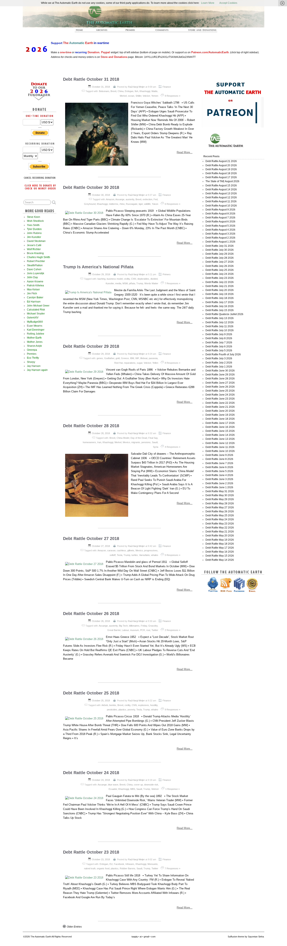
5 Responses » (172, 555)
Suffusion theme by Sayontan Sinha (246, 936)
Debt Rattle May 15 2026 (219, 555)
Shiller (138, 96)
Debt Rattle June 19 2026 (220, 414)
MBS (132, 789)
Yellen (155, 363)
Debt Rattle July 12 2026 (219, 322)
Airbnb (104, 705)
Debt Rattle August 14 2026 (221, 189)
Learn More (207, 2)
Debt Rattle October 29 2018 (91, 346)
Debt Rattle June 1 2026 (219, 487)
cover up (138, 784)
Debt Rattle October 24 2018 (91, 772)
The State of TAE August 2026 (222, 181)
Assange (119, 199)
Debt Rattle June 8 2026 (219, 459)
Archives (103, 31)
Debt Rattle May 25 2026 (219, 515)
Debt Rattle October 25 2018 (91, 693)
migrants (135, 442)
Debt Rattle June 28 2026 (220, 378)
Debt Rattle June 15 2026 (220, 431)
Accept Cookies (228, 2)
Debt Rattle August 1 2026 (220, 241)
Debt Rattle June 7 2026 (219, 463)
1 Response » (172, 789)
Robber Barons (127, 868)
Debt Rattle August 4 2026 (220, 229)
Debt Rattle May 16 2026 (219, 551)
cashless (121, 550)
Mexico (126, 442)
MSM (125, 283)
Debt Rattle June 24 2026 (220, 394)
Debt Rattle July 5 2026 (218, 350)
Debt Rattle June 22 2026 (220, 402)
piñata (132, 283)
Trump (139, 283)
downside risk (151, 784)
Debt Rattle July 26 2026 (219, 266)
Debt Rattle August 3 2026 (220, 233)
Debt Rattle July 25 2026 (219, 270)
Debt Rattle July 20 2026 (219, 290)
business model (115, 279)
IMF (137, 358)
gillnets (130, 550)
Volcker (146, 96)
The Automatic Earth (81, 31)
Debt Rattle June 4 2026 (219, 475)
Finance (167, 87)
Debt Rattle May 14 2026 (219, 559)
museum (134, 630)
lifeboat (143, 358)
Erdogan (129, 91)
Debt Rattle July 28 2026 (219, 257)
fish (136, 91)
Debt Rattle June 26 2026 (220, 386)
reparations (130, 363)
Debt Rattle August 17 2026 (221, 177)
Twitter (154, 630)
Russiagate (131, 204)
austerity (130, 199)
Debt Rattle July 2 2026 (218, 362)
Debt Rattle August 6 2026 (220, 221)
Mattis (154, 91)
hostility (154, 705)
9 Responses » (172, 96)
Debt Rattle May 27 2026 (219, 507)
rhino (122, 204)
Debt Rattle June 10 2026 (220, 451)
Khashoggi (145, 91)
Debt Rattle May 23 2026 (219, 523)
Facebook (119, 864)
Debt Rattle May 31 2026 (219, 491)
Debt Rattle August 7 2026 (220, 217)
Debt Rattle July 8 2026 (218, 338)
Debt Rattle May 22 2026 (219, 527)
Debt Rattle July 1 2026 (218, 366)
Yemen (154, 96)
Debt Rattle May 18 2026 (219, 543)
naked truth (90, 868)
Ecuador (113, 789)
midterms (113, 204)
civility (127, 279)
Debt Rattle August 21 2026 (221, 161)
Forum (162, 31)
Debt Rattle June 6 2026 (219, 467)
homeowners (89, 442)
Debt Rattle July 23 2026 (219, 277)
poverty (131, 709)
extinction (147, 199)
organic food (103, 868)
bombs (112, 705)
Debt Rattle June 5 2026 (219, 471)
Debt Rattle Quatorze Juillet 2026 (224, 314)
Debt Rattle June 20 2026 (220, 410)
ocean (131, 96)
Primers (132, 31)
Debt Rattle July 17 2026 (219, 302)
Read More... (184, 152)
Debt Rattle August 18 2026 (221, 173)
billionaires (134, 625)
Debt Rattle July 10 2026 (219, 330)
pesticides (112, 709)
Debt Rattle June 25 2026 (220, 390)
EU (111, 864)
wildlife (147, 204)
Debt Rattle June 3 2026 (219, 479)
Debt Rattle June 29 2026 (220, 374)
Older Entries (74, 926)
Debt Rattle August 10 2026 (221, 205)
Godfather (109, 358)
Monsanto (152, 864)
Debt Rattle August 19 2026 (221, 169)
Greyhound (90, 204)
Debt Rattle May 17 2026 (219, 547)
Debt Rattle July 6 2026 (218, 346)
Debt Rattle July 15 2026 (219, 310)
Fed (156, 199)
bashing (101, 279)
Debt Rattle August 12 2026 (221, 197)
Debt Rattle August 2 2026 (220, 237)
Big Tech (123, 625)
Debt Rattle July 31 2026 (219, 245)
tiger (141, 204)
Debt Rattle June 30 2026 (220, 370)
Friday (144, 625)
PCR (142, 630)
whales (154, 555)
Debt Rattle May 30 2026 (219, 495)
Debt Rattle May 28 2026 (219, 503)
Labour (125, 630)
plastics (122, 709)
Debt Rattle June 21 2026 (220, 406)
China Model (123, 438)
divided (154, 279)
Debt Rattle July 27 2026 (219, 261)
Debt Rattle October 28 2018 (91, 425)
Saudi (155, 442)
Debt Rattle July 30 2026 (219, 249)
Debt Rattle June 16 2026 (220, 427)
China (121, 91)
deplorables (143, 279)
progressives (151, 550)
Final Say (153, 438)
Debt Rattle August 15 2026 (221, 185)
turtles (135, 555)
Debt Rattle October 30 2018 (91, 187)
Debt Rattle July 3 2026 (218, 358)
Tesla (119, 555)
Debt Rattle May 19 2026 (219, 539)
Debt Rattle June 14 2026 (220, 434)
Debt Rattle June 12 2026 (220, 443)
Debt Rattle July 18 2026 (219, 298)
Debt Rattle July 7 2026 (218, 342)
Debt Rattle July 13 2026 (219, 318)
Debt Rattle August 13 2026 (221, 193)
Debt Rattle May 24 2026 (219, 519)
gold (118, 358)
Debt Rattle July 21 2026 (219, 286)
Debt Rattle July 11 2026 (219, 326)
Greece (125, 358)
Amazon (110, 199)
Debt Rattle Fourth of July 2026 (223, 354)
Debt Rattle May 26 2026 (219, 511)
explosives (143, 705)
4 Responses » (172, 447)
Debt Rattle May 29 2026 (219, 499)
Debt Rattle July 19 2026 (219, 294)
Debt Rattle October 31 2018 (91, 79)
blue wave (113, 784)
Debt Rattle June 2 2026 (219, 483)
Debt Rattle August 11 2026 (221, 201)
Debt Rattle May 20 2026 (219, 535)
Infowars (129, 864)
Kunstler (110, 283)
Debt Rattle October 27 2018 (91, 538)
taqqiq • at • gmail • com (143, 936)
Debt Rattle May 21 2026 (219, 531)
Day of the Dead (138, 438)
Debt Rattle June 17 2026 (220, 423)
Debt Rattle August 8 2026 (220, 213)
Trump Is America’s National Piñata (98, 267)
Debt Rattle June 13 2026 (220, 438)
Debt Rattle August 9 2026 (220, 209)
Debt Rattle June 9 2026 (219, 455)
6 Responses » (172, 204)
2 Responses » (172, 630)
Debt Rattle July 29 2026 (219, 253)
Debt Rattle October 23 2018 (91, 852)
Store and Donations (197, 31)
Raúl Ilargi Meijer (136, 87)
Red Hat (118, 363)
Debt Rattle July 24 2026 (219, 274)
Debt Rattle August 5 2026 (220, 225)
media (118, 283)
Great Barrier (114, 630)
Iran (99, 442)
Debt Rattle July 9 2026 (218, 334)
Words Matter (151, 283)
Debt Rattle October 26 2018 (91, 613)
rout (148, 630)
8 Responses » (172, 363)
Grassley (153, 625)
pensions (146, 442)
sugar (139, 363)
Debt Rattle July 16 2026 (219, 306)
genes (100, 358)
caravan (111, 550)
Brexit (113, 91)
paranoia (153, 358)
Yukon (155, 204)
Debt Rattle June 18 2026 (220, 418)
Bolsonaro (104, 91)
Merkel (123, 96)
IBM (132, 358)
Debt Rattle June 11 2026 (219, 447)
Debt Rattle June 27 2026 (220, 382)
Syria (155, 447)
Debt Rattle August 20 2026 (221, 165)
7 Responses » (172, 283)
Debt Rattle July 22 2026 (219, 282)
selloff (113, 555)
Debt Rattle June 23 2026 (220, 398)
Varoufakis (144, 555)
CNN (133, 279)
